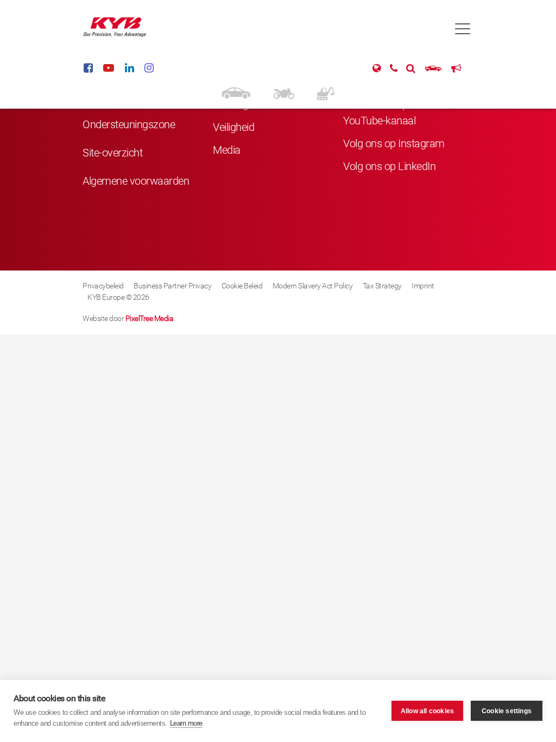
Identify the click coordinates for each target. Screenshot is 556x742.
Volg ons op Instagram (394, 143)
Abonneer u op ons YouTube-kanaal (385, 112)
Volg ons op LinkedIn (389, 166)
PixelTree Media (149, 318)
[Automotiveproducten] (236, 92)
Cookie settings (507, 711)
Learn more (186, 723)
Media (227, 149)
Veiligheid (233, 127)
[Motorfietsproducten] (283, 92)
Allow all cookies (427, 711)
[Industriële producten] (325, 92)
